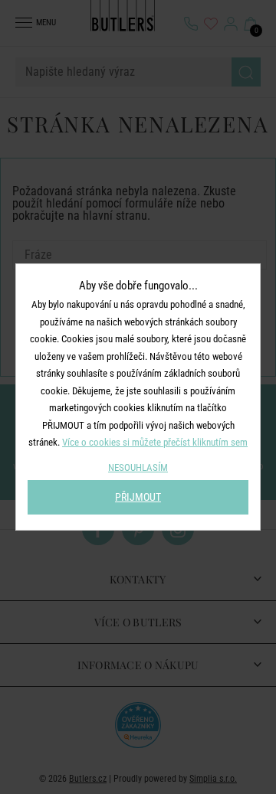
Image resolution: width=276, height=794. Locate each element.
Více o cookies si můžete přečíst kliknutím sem (155, 442)
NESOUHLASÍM (138, 467)
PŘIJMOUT (138, 497)
